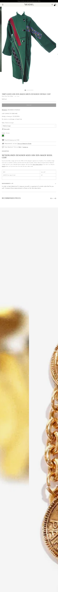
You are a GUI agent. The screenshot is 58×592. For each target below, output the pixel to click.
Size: (8, 123)
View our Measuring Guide (24, 143)
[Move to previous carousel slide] (51, 198)
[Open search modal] (52, 4)
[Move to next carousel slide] (55, 198)
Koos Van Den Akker (7, 96)
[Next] (49, 1)
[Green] (3, 136)
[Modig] (29, 4)
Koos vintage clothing (37, 164)
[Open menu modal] (2, 4)
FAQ (20, 147)
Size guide (6, 129)
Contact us (25, 147)
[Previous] (8, 1)
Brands (3, 166)
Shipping (4, 110)
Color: (6, 133)
